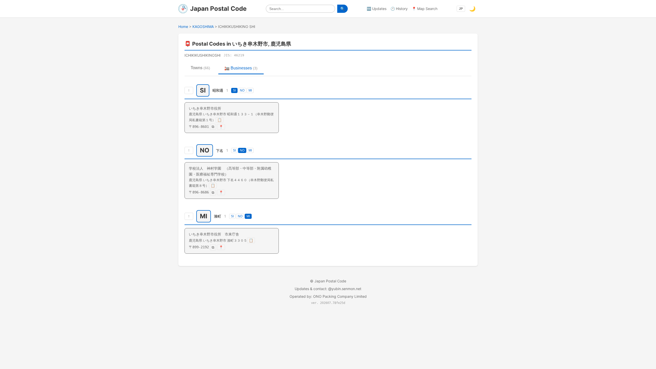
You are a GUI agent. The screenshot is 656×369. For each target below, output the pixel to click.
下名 (219, 150)
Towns (200, 68)
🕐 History (399, 8)
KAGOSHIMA (203, 26)
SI (234, 90)
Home (183, 26)
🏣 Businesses (241, 68)
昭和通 (217, 90)
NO (242, 90)
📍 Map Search (424, 8)
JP (461, 9)
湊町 (217, 216)
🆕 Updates (376, 8)
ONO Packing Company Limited (340, 296)
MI (250, 90)
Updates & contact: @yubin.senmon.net (328, 288)
